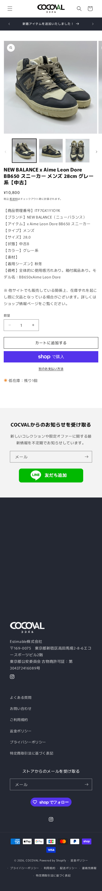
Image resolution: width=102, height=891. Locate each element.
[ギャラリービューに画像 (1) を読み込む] (24, 151)
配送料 (14, 199)
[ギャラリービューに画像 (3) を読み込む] (77, 151)
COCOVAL (32, 860)
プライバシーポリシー (28, 741)
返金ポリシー (21, 730)
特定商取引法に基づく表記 (31, 753)
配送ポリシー (68, 868)
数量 (7, 315)
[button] (9, 8)
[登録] (86, 457)
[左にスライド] (5, 151)
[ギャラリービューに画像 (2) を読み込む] (51, 151)
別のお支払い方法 (51, 368)
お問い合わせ (21, 708)
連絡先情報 (89, 868)
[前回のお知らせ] (9, 23)
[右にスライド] (96, 151)
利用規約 (49, 868)
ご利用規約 (19, 719)
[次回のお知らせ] (92, 23)
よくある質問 (21, 697)
